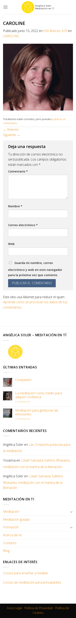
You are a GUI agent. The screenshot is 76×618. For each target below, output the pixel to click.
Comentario (18, 171)
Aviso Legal (14, 608)
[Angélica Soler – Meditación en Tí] (38, 7)
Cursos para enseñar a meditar (25, 573)
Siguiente (11, 135)
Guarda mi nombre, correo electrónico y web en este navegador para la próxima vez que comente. (35, 269)
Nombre (15, 206)
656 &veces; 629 (55, 31)
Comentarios (22, 401)
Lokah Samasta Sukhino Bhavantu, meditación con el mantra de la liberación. (37, 463)
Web (11, 244)
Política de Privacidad (39, 608)
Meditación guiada (16, 519)
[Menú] (5, 7)
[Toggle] (71, 511)
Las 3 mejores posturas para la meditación (36, 447)
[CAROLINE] (38, 76)
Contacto (9, 543)
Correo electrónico (23, 225)
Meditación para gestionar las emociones (36, 412)
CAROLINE (11, 36)
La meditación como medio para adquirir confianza (38, 395)
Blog (6, 550)
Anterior (11, 129)
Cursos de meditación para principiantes (32, 582)
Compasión (23, 380)
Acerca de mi (12, 535)
